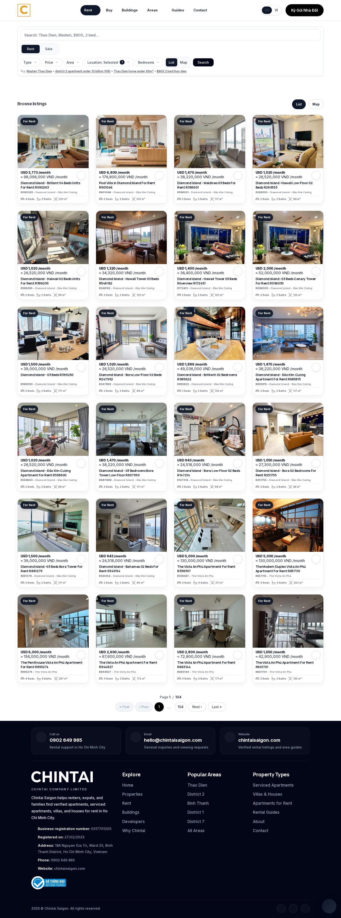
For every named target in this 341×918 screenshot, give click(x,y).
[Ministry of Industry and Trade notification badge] (72, 882)
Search (203, 62)
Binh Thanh (198, 803)
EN (267, 10)
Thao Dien (197, 785)
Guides (178, 10)
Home (127, 785)
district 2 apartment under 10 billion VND (82, 71)
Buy (109, 10)
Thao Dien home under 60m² (134, 71)
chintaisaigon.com (259, 740)
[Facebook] (281, 908)
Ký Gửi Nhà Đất (304, 10)
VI (276, 10)
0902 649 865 (66, 740)
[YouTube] (305, 908)
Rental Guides (266, 812)
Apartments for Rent (272, 803)
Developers (133, 821)
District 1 (195, 812)
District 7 (195, 821)
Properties (132, 794)
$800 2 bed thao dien (172, 71)
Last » (217, 707)
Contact (200, 10)
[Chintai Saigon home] (62, 776)
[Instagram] (293, 908)
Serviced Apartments (273, 785)
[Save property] (81, 175)
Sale (48, 49)
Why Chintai (133, 830)
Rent (88, 10)
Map (183, 62)
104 (180, 707)
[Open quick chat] (329, 906)
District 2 (195, 794)
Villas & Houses (267, 794)
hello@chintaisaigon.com (173, 740)
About (258, 821)
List (171, 62)
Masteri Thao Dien (39, 71)
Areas (152, 10)
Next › (197, 707)
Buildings (130, 10)
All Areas (196, 830)
